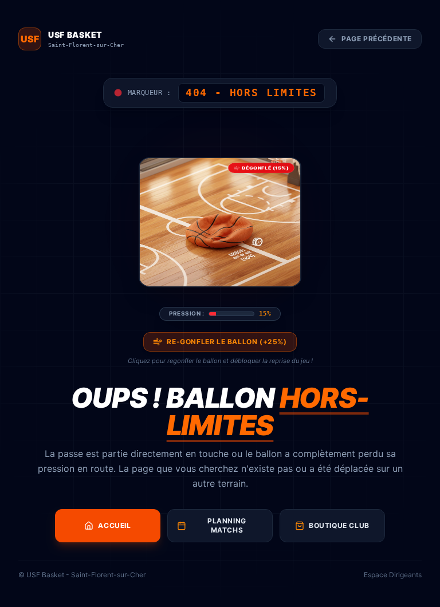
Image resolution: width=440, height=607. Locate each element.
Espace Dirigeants (393, 574)
